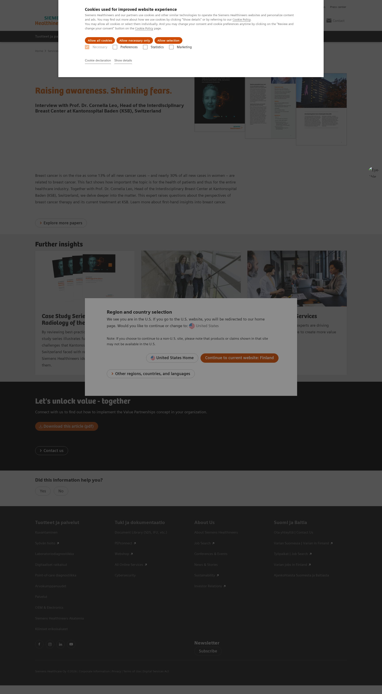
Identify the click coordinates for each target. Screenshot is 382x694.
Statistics (157, 47)
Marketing (184, 47)
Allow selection (168, 40)
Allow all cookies (100, 40)
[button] (373, 172)
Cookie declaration (98, 60)
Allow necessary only (134, 40)
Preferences (129, 47)
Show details (123, 60)
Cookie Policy (241, 19)
